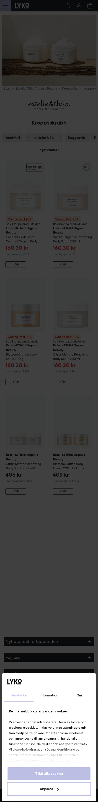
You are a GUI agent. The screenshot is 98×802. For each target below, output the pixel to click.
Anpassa (46, 789)
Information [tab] (48, 695)
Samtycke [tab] (19, 695)
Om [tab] (79, 695)
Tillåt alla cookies (49, 774)
